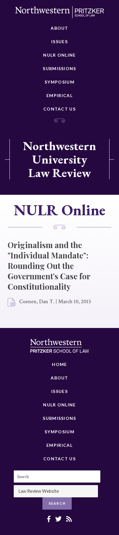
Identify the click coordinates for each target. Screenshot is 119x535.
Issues (59, 41)
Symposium (59, 82)
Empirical (59, 95)
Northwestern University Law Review (59, 159)
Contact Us (59, 108)
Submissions (59, 68)
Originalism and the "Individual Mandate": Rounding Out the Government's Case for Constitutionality (49, 265)
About (59, 28)
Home (59, 364)
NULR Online (59, 55)
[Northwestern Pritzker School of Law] (59, 13)
